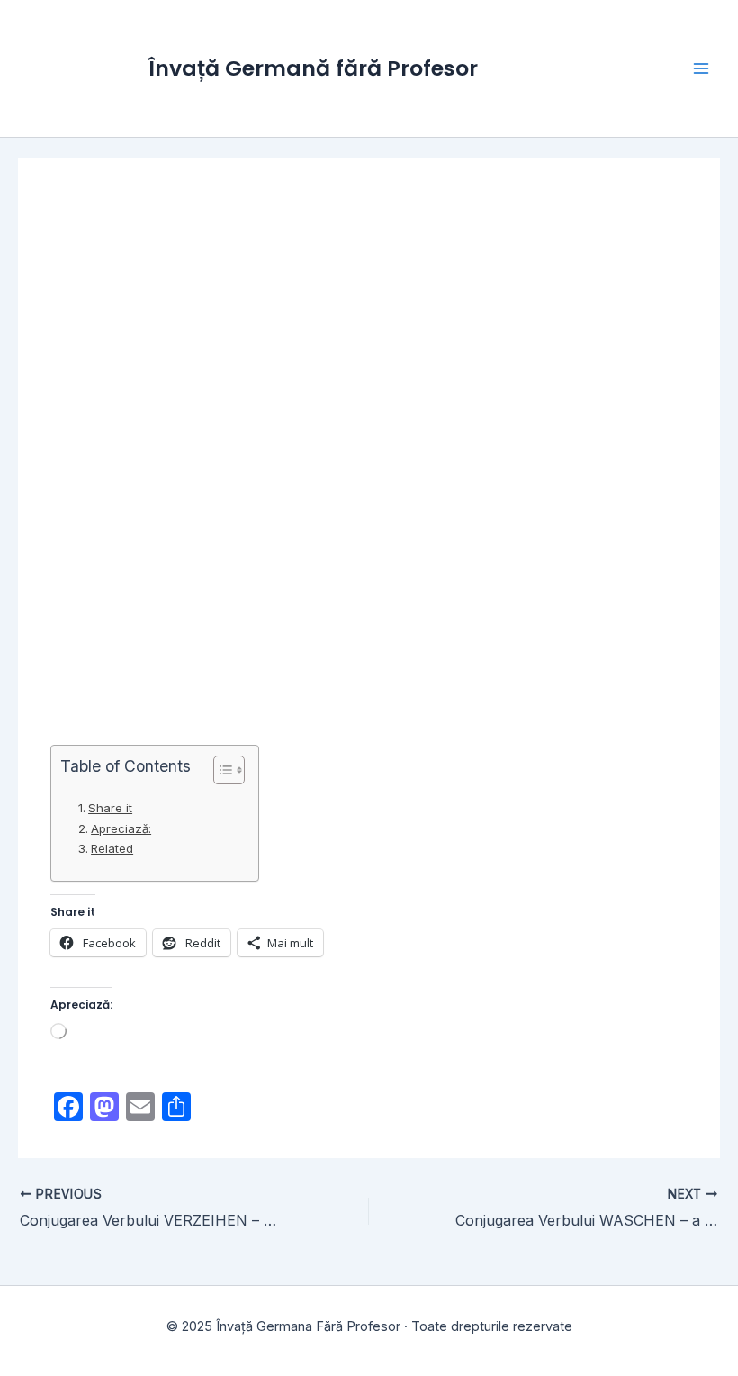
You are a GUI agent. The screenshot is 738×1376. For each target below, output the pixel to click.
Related (112, 848)
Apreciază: (121, 828)
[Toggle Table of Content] (220, 770)
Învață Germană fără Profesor (313, 68)
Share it (110, 808)
